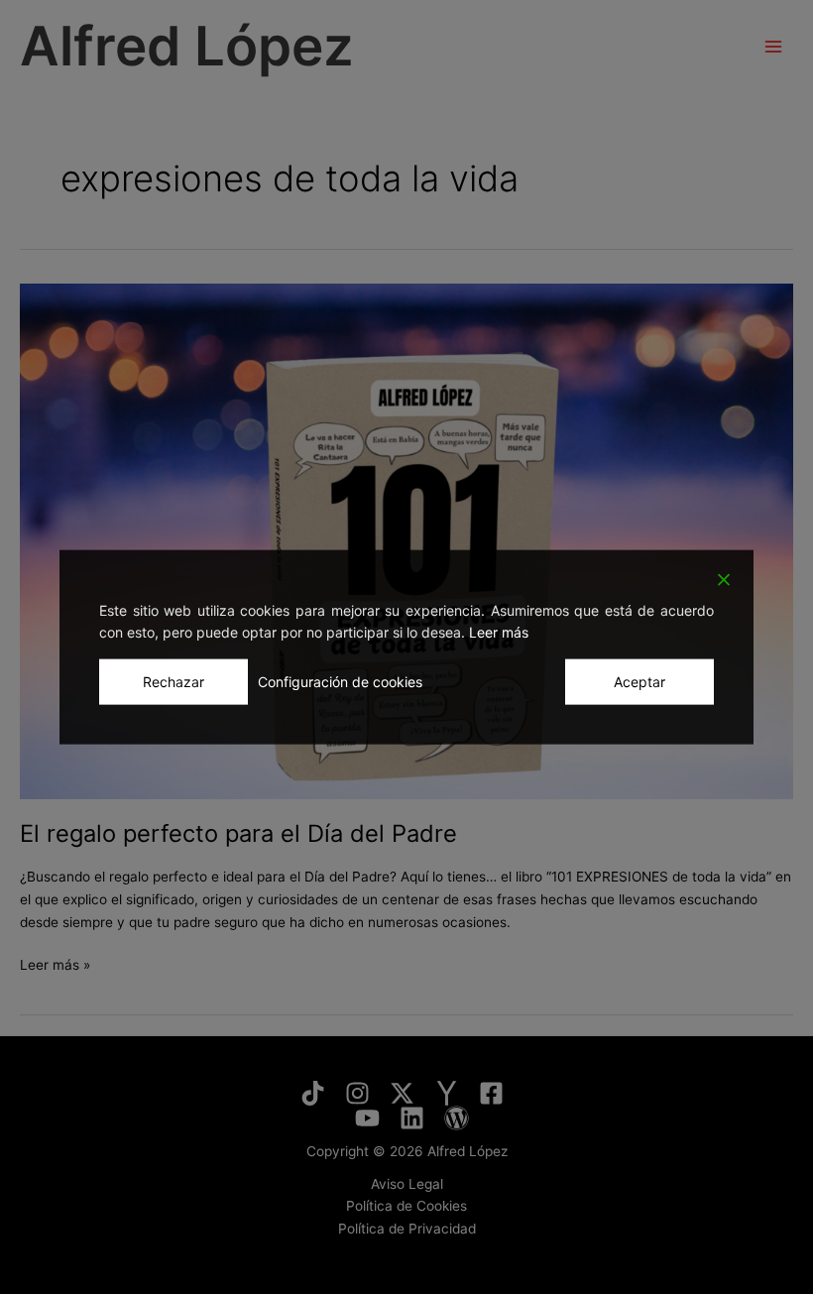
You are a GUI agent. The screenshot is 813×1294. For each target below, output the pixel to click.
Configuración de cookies (340, 680)
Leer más (498, 632)
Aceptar (639, 680)
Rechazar (173, 680)
